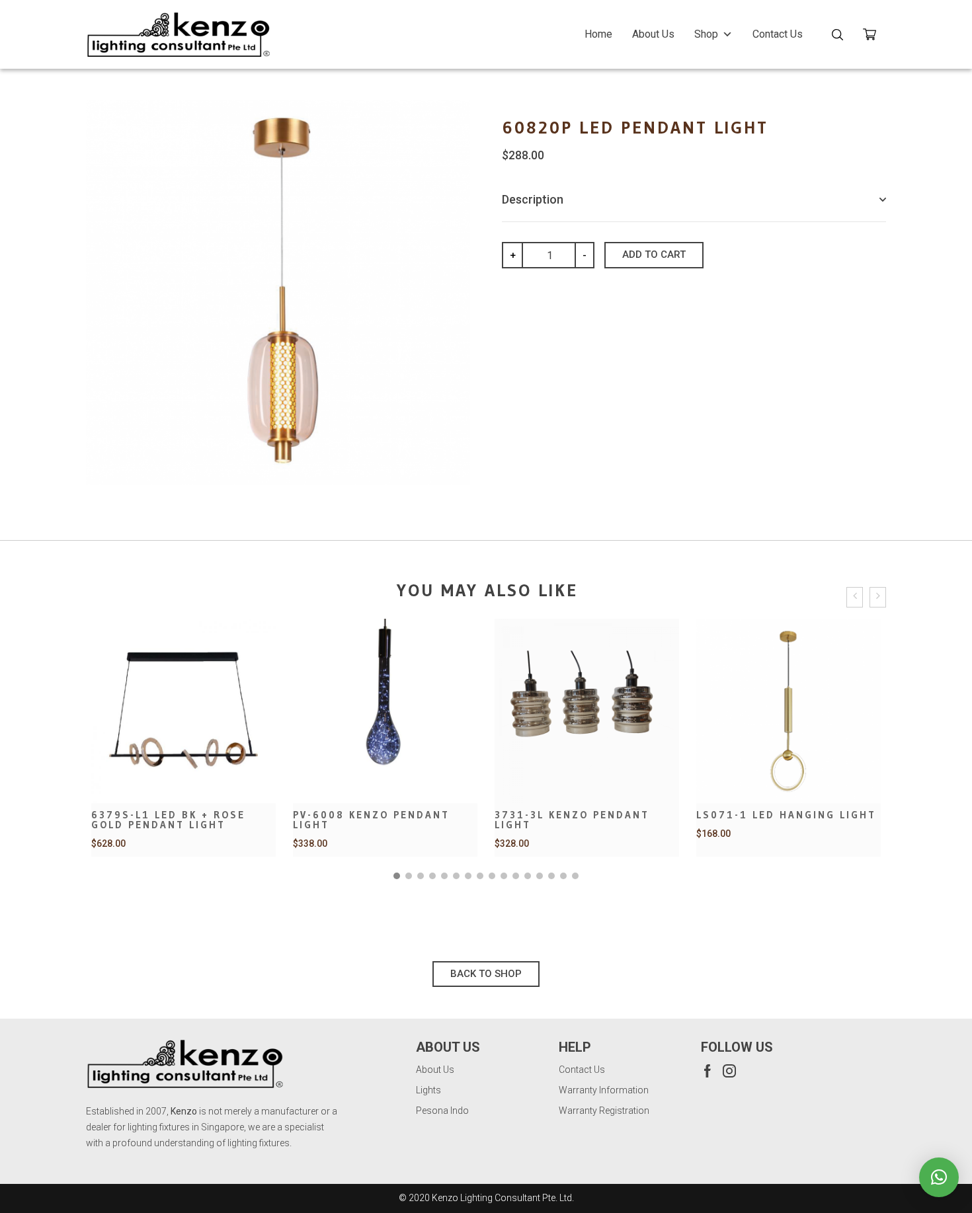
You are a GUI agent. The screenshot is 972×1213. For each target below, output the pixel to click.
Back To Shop (486, 974)
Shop (706, 34)
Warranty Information (604, 1090)
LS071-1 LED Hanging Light (786, 814)
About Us (653, 34)
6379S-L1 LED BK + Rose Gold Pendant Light (168, 819)
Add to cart (654, 254)
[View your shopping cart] (874, 37)
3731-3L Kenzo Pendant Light (572, 819)
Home (598, 34)
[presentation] (854, 597)
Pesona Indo (442, 1110)
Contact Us (777, 34)
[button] (397, 876)
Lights (428, 1090)
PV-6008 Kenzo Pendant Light (371, 819)
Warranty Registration (604, 1110)
